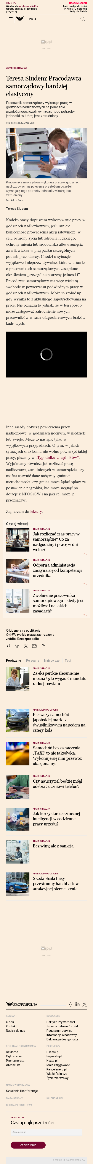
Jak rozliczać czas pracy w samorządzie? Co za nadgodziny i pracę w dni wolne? (56, 542)
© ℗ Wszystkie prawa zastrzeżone (30, 634)
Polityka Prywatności (60, 1022)
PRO (32, 19)
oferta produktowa (19, 1105)
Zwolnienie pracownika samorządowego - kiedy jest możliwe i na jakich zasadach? (58, 603)
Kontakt (11, 1026)
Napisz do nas (15, 1030)
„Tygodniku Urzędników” (57, 457)
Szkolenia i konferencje (22, 1091)
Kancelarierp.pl (56, 1069)
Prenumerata (15, 1060)
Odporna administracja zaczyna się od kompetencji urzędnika (57, 570)
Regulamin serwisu (59, 1030)
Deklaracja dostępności (62, 1039)
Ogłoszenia (14, 1056)
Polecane (32, 660)
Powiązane (13, 660)
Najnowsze (51, 660)
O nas (10, 1022)
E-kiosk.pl (52, 1052)
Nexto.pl (52, 1060)
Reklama (12, 1052)
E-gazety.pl (54, 1056)
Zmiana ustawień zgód (62, 1026)
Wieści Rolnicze (56, 1073)
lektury (36, 511)
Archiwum (13, 1065)
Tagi (68, 660)
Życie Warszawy (57, 1078)
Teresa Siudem (17, 208)
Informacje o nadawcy (61, 1035)
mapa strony (14, 1098)
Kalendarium (54, 1098)
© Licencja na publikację (23, 630)
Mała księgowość (58, 1065)
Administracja (16, 67)
